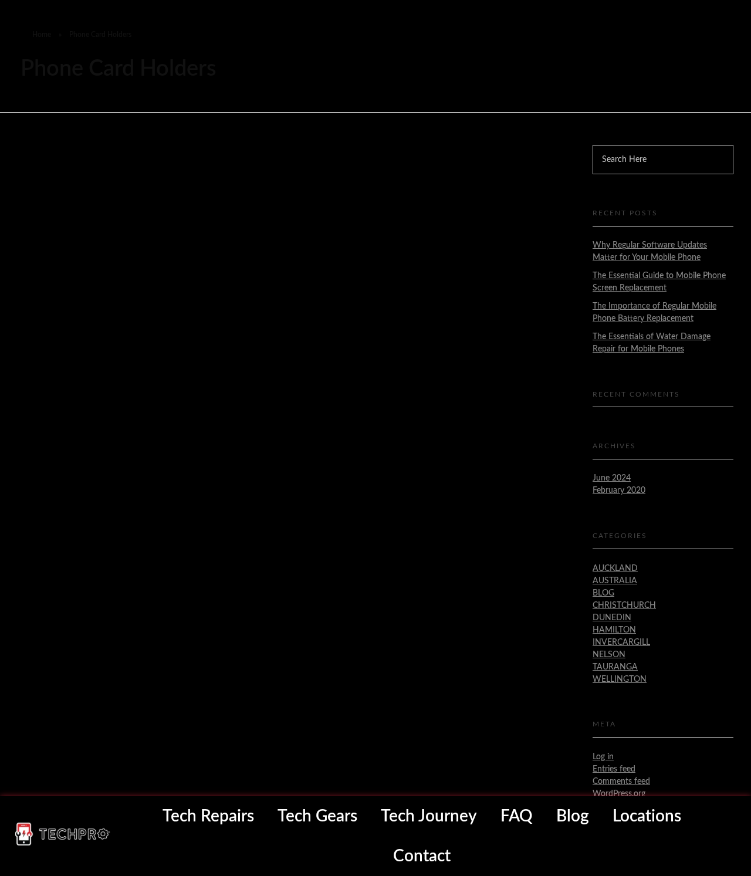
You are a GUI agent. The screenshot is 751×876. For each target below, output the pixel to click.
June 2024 (612, 478)
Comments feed (621, 781)
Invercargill (621, 642)
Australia (615, 581)
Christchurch (624, 605)
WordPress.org (619, 794)
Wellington (620, 679)
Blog (603, 593)
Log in (603, 757)
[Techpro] (63, 834)
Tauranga (615, 667)
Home (41, 34)
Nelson (609, 655)
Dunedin (612, 618)
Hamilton (614, 630)
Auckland (615, 568)
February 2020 (619, 490)
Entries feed (614, 769)
